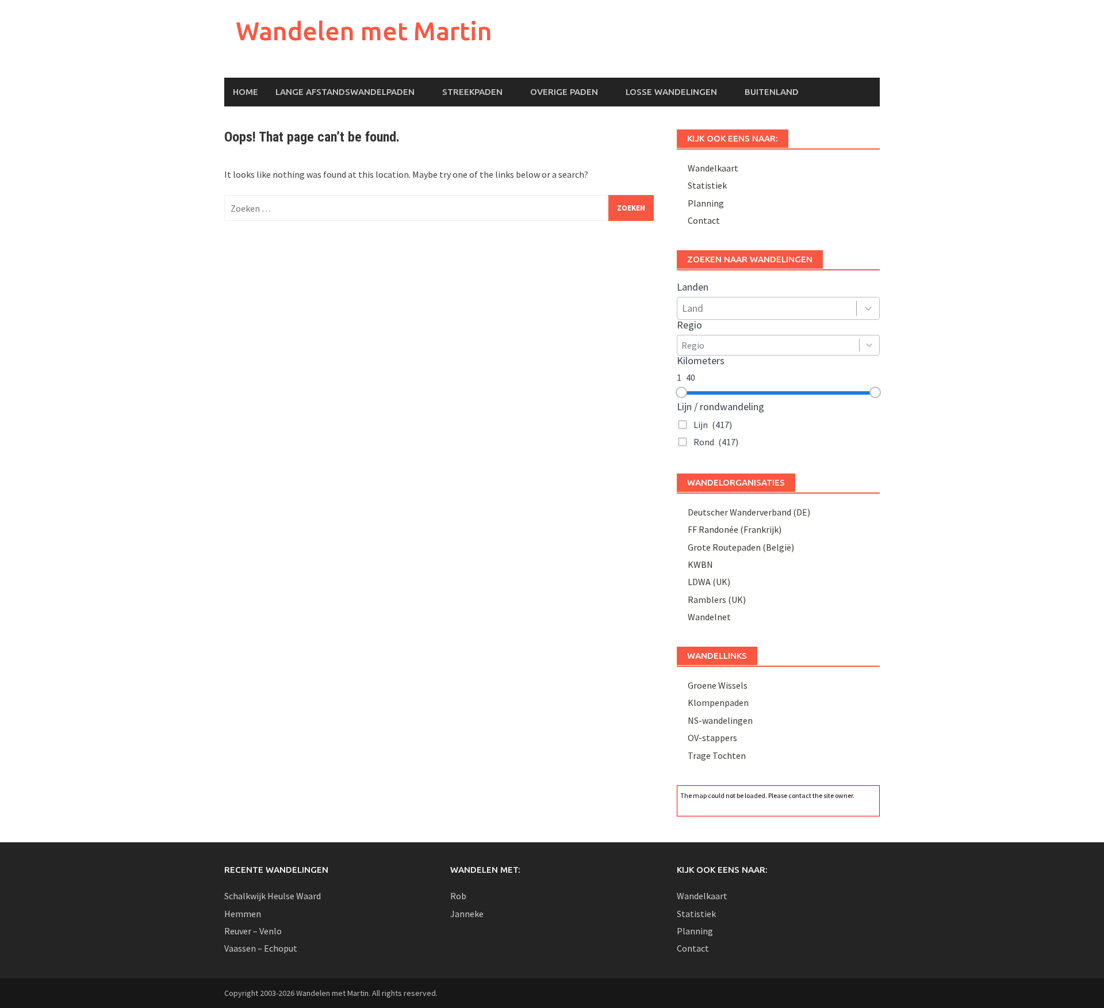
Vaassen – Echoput (260, 948)
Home (245, 92)
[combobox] (766, 308)
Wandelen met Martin (364, 31)
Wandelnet (709, 617)
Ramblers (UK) (717, 599)
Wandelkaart (713, 168)
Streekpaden (472, 92)
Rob (458, 896)
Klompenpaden (718, 702)
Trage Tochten (717, 755)
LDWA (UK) (709, 581)
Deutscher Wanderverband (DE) (749, 512)
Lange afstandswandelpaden (345, 92)
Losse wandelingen (671, 92)
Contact (704, 220)
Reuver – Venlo (253, 931)
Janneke (467, 913)
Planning (706, 203)
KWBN (700, 564)
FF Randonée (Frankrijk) (734, 529)
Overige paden (564, 92)
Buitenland (772, 92)
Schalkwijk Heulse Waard (272, 896)
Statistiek (707, 185)
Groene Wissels (717, 685)
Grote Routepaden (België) (741, 547)
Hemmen (242, 913)
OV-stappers (712, 737)
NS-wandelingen (720, 720)
